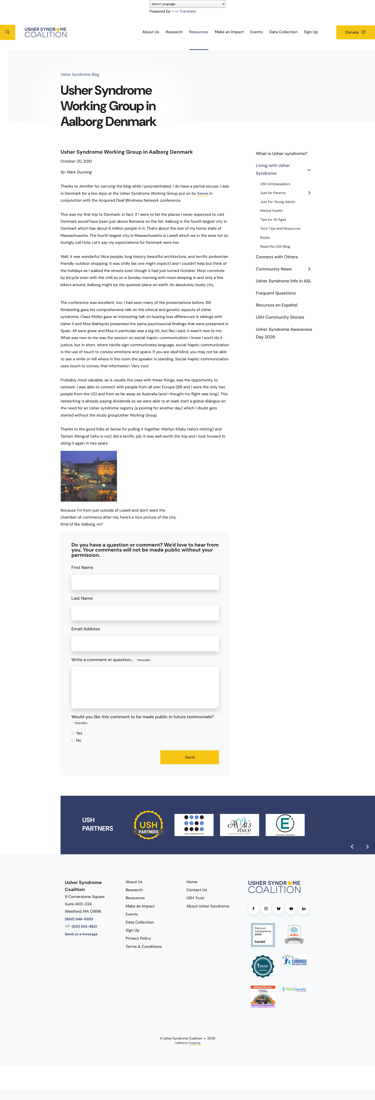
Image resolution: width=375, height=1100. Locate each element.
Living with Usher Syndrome (273, 169)
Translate (188, 11)
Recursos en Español (277, 305)
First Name (82, 567)
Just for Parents (273, 193)
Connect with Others (277, 257)
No (78, 740)
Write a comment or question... (103, 660)
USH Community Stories (280, 317)
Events (256, 32)
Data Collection (283, 32)
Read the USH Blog (275, 246)
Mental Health (271, 211)
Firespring (194, 1043)
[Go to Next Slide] (367, 846)
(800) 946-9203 (79, 919)
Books (265, 237)
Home (191, 881)
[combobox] (24, 32)
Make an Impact (229, 32)
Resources (198, 32)
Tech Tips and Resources (280, 228)
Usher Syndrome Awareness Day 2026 (284, 333)
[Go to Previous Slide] (352, 846)
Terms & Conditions (144, 946)
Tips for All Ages (273, 219)
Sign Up (311, 32)
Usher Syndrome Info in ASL (283, 281)
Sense (202, 193)
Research (174, 32)
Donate (352, 32)
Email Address (85, 629)
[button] (7, 32)
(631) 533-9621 (84, 926)
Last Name (82, 598)
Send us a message (81, 934)
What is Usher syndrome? (281, 153)
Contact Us (196, 890)
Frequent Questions (276, 293)
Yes (78, 733)
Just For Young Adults (277, 202)
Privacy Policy (138, 938)
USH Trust (195, 898)
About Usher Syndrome (207, 906)
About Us (150, 32)
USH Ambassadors (275, 184)
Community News (274, 269)
